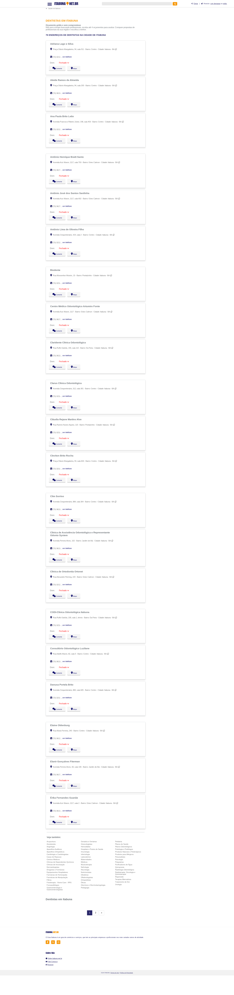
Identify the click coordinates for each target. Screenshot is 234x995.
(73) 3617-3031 (59, 170)
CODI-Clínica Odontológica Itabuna (70, 612)
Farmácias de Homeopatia (57, 875)
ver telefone (67, 57)
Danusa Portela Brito (62, 684)
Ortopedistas (86, 880)
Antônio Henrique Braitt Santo (67, 157)
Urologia (118, 884)
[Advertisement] (97, 8)
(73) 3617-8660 (59, 319)
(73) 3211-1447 (58, 396)
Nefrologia (85, 867)
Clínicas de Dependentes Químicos (60, 862)
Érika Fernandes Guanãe (64, 797)
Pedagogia (85, 888)
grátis (225, 4)
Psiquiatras (119, 862)
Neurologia (85, 870)
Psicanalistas (120, 857)
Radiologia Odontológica (124, 870)
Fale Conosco (53, 962)
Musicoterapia (86, 865)
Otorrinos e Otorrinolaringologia (93, 885)
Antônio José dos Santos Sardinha (70, 193)
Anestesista (51, 844)
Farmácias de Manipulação (57, 877)
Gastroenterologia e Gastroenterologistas (55, 889)
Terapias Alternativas (123, 879)
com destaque (215, 4)
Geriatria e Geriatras (89, 841)
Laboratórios (86, 857)
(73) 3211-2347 (58, 432)
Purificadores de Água (123, 865)
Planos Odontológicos (123, 847)
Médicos (84, 862)
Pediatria (118, 841)
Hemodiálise (85, 847)
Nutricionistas (86, 872)
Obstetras (84, 875)
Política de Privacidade (126, 972)
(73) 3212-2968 (59, 242)
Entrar (196, 4)
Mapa (74, 68)
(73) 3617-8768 (59, 775)
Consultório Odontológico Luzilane (70, 648)
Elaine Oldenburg (60, 725)
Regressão (119, 877)
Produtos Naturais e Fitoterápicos (128, 852)
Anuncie (50, 965)
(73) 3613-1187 (58, 811)
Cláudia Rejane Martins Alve (66, 419)
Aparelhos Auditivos (54, 849)
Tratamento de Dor (122, 882)
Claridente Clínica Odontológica (68, 342)
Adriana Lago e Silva (62, 43)
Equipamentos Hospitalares (57, 872)
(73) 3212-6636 (59, 57)
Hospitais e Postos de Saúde (92, 849)
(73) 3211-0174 (58, 698)
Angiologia (51, 847)
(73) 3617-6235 (59, 206)
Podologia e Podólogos (124, 849)
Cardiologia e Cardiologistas (57, 854)
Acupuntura (51, 841)
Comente (57, 68)
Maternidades (86, 859)
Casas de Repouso (54, 857)
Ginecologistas (86, 844)
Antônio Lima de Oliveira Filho (67, 229)
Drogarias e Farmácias (55, 870)
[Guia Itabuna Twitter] (53, 942)
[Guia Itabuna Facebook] (48, 942)
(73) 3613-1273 (59, 661)
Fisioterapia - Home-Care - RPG (59, 882)
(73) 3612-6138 (59, 738)
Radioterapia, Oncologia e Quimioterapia (125, 873)
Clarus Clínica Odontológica (66, 383)
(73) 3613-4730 (59, 93)
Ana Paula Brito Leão (62, 116)
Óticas (83, 882)
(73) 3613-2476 (59, 509)
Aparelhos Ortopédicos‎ (55, 852)
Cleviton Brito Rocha (62, 455)
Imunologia (85, 852)
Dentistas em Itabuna (59, 899)
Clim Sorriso (57, 496)
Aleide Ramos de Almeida (64, 80)
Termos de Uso (115, 972)
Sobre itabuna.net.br (55, 958)
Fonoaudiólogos (53, 885)
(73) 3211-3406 (58, 625)
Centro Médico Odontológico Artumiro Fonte (75, 306)
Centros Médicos (53, 859)
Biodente (55, 270)
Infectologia (85, 854)
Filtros (49, 880)
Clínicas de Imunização (56, 865)
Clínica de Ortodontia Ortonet (66, 571)
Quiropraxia (119, 867)
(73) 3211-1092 (58, 469)
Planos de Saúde (121, 844)
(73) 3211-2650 (58, 283)
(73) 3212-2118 (58, 129)
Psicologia (119, 859)
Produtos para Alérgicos (124, 854)
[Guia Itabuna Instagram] (59, 942)
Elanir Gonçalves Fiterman (65, 761)
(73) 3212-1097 (59, 585)
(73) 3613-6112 (58, 548)
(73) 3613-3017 (59, 356)
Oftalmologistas (87, 877)
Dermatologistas (53, 867)
